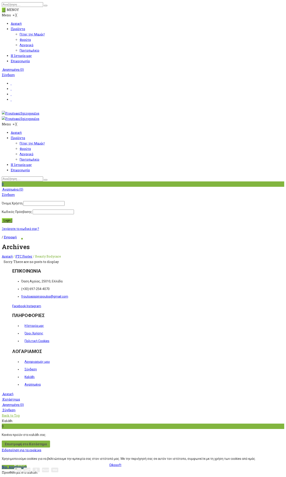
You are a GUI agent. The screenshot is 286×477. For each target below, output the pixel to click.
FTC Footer (23, 256)
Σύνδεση (8, 75)
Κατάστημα (11, 399)
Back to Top (11, 415)
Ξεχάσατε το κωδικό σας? (20, 229)
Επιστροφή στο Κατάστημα (26, 444)
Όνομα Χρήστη (12, 203)
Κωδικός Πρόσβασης (17, 212)
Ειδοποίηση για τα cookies (21, 450)
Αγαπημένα (13, 69)
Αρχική (7, 256)
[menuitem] (16, 23)
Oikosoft (115, 465)
